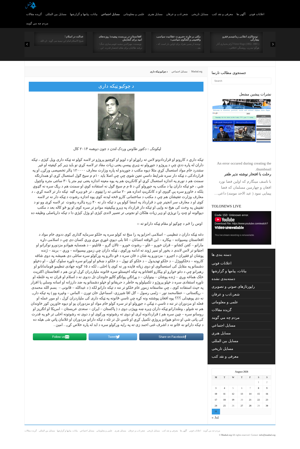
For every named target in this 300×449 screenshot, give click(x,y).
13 (242, 394)
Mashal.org (196, 71)
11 (224, 394)
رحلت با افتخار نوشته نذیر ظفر (247, 174)
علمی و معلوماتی (133, 14)
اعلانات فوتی (256, 14)
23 (267, 400)
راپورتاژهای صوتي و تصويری (233, 286)
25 (224, 405)
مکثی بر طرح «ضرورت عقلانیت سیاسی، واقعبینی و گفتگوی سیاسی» (178, 38)
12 (233, 394)
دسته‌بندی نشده (223, 279)
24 (216, 405)
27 (242, 405)
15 (258, 394)
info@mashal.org (267, 435)
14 (250, 394)
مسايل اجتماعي (110, 14)
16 (267, 394)
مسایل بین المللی (56, 14)
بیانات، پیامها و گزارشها (84, 14)
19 (233, 400)
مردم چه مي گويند (37, 23)
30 (267, 405)
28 (250, 405)
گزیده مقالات (34, 14)
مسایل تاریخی (199, 14)
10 (216, 394)
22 (258, 400)
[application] (241, 228)
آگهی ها (241, 14)
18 (224, 400)
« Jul (215, 417)
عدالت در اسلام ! (74, 36)
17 (216, 400)
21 (250, 400)
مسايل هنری (155, 14)
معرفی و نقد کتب (222, 14)
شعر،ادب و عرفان (177, 14)
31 (216, 411)
